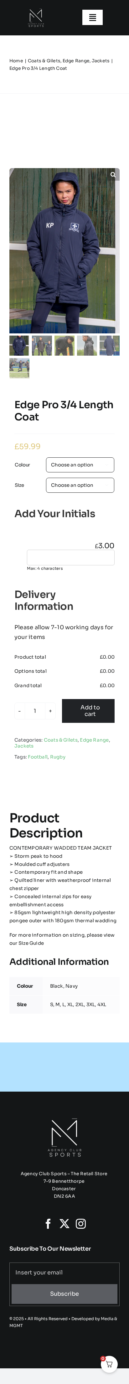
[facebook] (48, 1224)
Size (19, 485)
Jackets (24, 746)
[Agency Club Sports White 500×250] (35, 9)
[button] (113, 174)
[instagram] (81, 1224)
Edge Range (94, 740)
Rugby (57, 757)
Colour (22, 465)
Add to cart (90, 711)
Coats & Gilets (61, 740)
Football (38, 757)
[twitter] (64, 1224)
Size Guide (31, 943)
